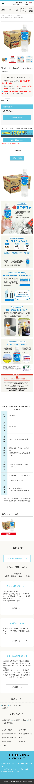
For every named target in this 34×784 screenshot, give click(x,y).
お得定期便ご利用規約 (9, 738)
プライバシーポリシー (25, 763)
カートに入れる (17, 117)
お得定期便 (6, 720)
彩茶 (29, 720)
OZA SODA (16, 720)
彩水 (24, 720)
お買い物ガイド (24, 730)
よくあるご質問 (7, 730)
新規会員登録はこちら (17, 140)
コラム (4, 745)
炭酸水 (4, 705)
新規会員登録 (6, 741)
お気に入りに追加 (7, 128)
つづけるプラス (7, 723)
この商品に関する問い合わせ (23, 128)
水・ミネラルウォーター (17, 705)
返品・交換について (25, 734)
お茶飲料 (5, 708)
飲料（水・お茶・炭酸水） (14, 15)
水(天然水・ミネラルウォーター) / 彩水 (13, 17)
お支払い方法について (9, 734)
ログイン (22, 738)
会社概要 (22, 741)
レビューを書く (17, 158)
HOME (3, 15)
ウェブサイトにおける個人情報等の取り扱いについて (8, 771)
